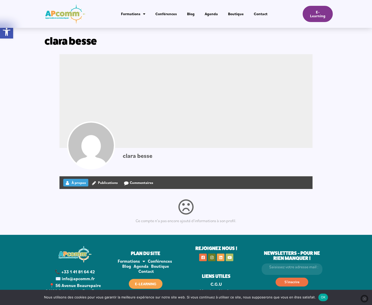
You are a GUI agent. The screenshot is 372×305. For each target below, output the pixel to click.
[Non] (364, 298)
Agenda (211, 13)
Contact (260, 13)
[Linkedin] (220, 257)
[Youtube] (229, 257)
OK (323, 297)
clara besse (137, 155)
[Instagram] (212, 257)
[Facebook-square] (203, 257)
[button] (6, 32)
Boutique (236, 13)
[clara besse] (91, 145)
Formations (130, 13)
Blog (191, 13)
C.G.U (216, 284)
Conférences (166, 13)
